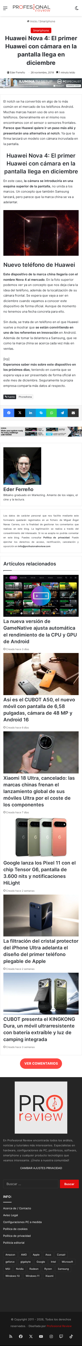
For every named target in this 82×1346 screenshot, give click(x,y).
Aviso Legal (10, 1215)
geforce (10, 1261)
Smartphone (47, 21)
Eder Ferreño (17, 72)
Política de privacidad (17, 1235)
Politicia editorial (13, 1242)
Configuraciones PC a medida (22, 1222)
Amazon (10, 1254)
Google (41, 1261)
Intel (53, 1261)
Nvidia (20, 1268)
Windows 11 (33, 1275)
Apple (36, 1254)
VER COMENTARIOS (41, 1063)
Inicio (33, 21)
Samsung (63, 1268)
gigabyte (25, 1261)
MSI (7, 1268)
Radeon (33, 1268)
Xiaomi (49, 1275)
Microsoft (67, 1261)
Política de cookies (15, 1229)
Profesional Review (59, 1326)
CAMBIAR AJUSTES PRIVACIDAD (41, 1168)
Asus (48, 1254)
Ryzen (48, 1268)
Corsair (61, 1254)
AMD (24, 1254)
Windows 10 (12, 1275)
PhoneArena (25, 396)
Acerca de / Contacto (17, 1208)
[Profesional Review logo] (32, 8)
